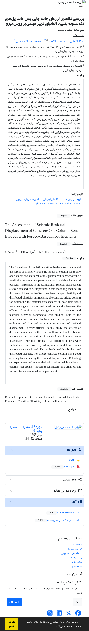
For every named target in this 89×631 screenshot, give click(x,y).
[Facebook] (77, 614)
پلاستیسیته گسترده (71, 203)
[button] (53, 626)
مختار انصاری (77, 41)
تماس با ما (76, 562)
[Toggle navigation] (46, 8)
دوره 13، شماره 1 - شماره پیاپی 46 (26, 429)
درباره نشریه (75, 549)
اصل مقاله (65, 466)
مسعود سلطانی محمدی (28, 41)
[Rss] (50, 614)
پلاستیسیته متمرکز (46, 203)
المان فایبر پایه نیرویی (27, 199)
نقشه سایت (76, 566)
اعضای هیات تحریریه (71, 553)
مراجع (72, 409)
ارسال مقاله (75, 557)
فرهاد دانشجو (57, 41)
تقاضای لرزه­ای (51, 199)
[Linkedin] (59, 614)
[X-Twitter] (68, 614)
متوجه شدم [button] (11, 624)
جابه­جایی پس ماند (72, 199)
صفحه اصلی (76, 544)
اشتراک (14, 602)
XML (72, 460)
